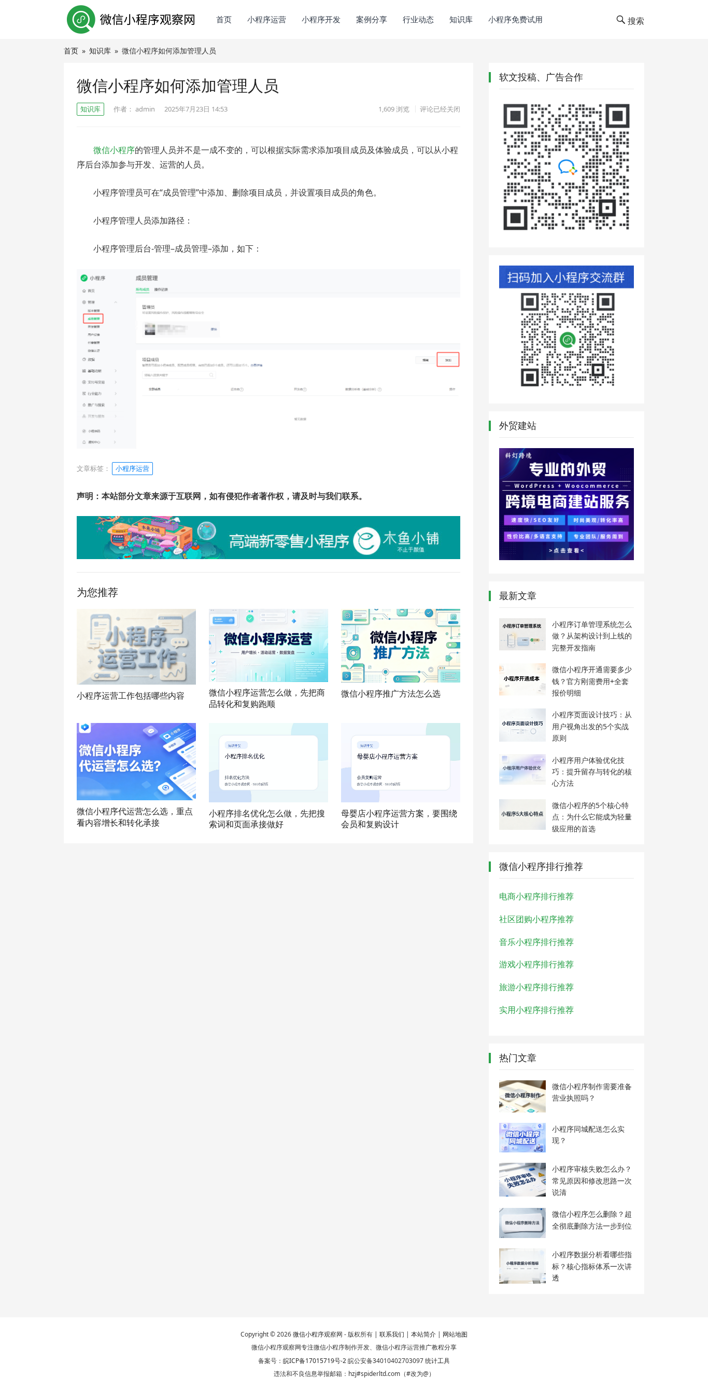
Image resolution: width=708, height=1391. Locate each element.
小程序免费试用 (515, 19)
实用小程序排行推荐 (536, 1010)
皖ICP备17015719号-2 (314, 1360)
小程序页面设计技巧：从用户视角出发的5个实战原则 (592, 726)
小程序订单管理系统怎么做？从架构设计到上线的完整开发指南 (592, 635)
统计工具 (437, 1360)
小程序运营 (266, 19)
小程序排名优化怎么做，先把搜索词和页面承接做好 (267, 819)
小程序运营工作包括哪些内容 (131, 695)
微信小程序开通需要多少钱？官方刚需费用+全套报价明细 (592, 681)
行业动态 (418, 19)
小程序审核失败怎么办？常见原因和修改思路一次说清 (592, 1180)
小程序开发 (321, 19)
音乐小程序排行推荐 (536, 942)
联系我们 (391, 1334)
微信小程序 (114, 150)
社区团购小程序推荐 (536, 919)
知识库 (461, 19)
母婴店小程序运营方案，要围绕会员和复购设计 (399, 819)
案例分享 (371, 19)
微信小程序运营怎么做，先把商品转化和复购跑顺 (267, 698)
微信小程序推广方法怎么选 (391, 693)
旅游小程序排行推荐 (536, 987)
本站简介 (423, 1334)
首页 (224, 19)
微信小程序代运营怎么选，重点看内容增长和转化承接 (135, 816)
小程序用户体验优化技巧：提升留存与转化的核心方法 (592, 771)
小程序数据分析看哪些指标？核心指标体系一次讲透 (592, 1266)
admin (145, 109)
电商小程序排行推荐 (536, 896)
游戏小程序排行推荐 (536, 964)
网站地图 (455, 1334)
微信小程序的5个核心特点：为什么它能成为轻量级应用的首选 (592, 816)
